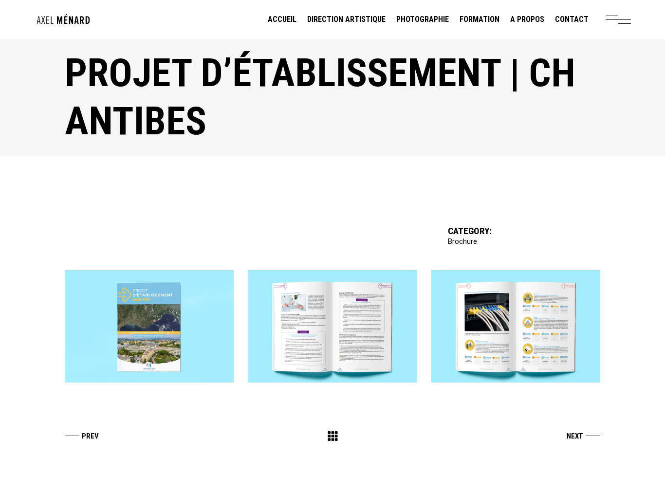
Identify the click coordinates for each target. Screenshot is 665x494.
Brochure (462, 241)
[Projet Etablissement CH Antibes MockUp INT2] (515, 326)
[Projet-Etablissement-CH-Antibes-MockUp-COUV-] (149, 326)
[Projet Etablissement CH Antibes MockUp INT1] (332, 326)
